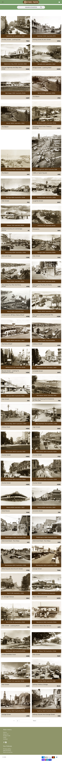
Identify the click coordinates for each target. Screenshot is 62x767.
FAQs (4, 737)
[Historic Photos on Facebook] (4, 742)
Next (34, 720)
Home (5, 732)
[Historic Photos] (31, 2)
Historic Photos (10, 757)
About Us (5, 734)
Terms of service (7, 752)
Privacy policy (7, 749)
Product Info (6, 735)
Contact (5, 739)
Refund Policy (7, 750)
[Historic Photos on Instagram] (6, 742)
